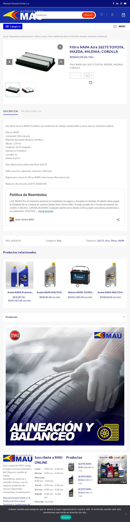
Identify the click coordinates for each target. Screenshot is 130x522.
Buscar (88, 15)
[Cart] (123, 15)
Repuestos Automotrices (21, 36)
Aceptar (66, 517)
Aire (44, 36)
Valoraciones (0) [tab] (31, 111)
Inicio (6, 36)
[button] (61, 62)
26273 (100, 240)
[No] (126, 513)
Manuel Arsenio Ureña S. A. (17, 498)
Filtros (38, 36)
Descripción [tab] (10, 111)
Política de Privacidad (14, 501)
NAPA (121, 240)
